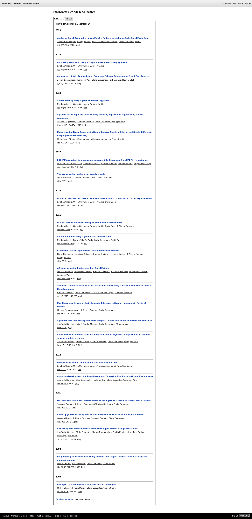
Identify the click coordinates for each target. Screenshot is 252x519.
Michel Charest (64, 463)
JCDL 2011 (62, 439)
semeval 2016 (63, 205)
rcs (58, 314)
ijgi (58, 45)
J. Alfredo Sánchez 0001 (84, 177)
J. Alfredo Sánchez (85, 122)
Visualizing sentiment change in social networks (81, 174)
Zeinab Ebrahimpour (66, 41)
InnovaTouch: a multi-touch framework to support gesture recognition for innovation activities (104, 401)
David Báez (110, 202)
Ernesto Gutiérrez (101, 254)
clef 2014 (61, 369)
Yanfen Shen (109, 463)
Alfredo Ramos (99, 432)
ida (58, 467)
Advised (69, 19)
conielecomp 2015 (65, 243)
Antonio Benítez (125, 163)
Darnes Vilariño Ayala (83, 240)
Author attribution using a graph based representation (84, 236)
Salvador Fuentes (65, 404)
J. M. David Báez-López (102, 292)
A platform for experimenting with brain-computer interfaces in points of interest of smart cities (104, 320)
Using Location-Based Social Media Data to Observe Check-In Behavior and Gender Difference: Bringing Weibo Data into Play (104, 134)
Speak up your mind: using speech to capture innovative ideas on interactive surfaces (100, 414)
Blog (57, 516)
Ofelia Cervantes (126, 41)
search (36, 3)
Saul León (127, 366)
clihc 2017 (61, 181)
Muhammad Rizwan (66, 139)
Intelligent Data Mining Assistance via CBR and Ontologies (86, 484)
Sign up (248, 3)
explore (17, 3)
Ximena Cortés (82, 341)
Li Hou (138, 41)
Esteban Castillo (64, 66)
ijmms (60, 125)
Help (32, 516)
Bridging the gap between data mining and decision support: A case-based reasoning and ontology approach (102, 458)
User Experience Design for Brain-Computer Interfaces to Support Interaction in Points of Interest (101, 305)
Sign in (240, 3)
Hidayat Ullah (128, 80)
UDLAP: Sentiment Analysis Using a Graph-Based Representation (89, 222)
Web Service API (44, 516)
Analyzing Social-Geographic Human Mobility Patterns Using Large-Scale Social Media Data (102, 38)
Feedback (73, 516)
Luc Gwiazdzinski (116, 139)
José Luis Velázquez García (104, 41)
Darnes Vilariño (97, 66)
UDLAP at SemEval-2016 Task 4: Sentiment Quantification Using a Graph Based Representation (104, 198)
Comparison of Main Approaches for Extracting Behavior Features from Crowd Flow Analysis (103, 76)
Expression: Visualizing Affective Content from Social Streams (88, 250)
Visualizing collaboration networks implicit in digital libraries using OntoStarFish (97, 428)
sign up (68, 499)
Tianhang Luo (114, 80)
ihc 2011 (61, 408)
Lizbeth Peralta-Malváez (68, 310)
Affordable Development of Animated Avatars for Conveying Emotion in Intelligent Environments (105, 376)
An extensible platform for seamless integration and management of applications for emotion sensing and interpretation (103, 336)
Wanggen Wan (84, 41)
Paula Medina (99, 380)
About (6, 516)
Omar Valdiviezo (64, 177)
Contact (14, 516)
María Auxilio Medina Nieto (69, 163)
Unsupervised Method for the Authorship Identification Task (87, 362)
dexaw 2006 (62, 491)
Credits (24, 516)
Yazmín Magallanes (66, 122)
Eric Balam (72, 435)
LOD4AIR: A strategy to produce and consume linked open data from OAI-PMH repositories (102, 160)
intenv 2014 (62, 383)
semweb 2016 (63, 278)
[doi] (78, 45)
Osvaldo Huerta (105, 404)
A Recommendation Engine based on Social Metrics (83, 268)
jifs (58, 69)
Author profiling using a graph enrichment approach (83, 100)
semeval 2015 (63, 229)
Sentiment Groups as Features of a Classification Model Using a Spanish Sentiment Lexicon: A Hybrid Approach (104, 287)
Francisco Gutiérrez (83, 254)
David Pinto (116, 240)
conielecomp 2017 (65, 167)
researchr (6, 3)
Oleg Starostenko (98, 341)
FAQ (64, 516)
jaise (59, 345)
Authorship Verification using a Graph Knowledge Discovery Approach (92, 62)
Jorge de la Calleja (142, 163)
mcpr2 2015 (62, 296)
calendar (27, 3)
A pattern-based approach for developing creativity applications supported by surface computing (100, 116)
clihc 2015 (61, 261)
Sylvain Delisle (78, 463)
